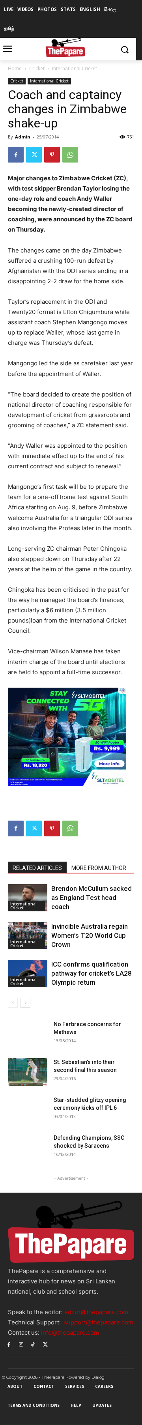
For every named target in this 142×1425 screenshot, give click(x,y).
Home (15, 68)
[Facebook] (16, 155)
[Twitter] (34, 155)
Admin (22, 137)
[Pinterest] (52, 155)
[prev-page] (13, 1003)
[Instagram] (21, 1344)
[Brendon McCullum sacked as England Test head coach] (27, 897)
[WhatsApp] (70, 155)
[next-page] (25, 1003)
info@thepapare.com (70, 1332)
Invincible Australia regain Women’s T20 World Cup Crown (89, 935)
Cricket (37, 68)
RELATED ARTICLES (37, 868)
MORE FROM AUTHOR (98, 868)
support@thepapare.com (98, 1322)
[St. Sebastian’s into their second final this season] (27, 1072)
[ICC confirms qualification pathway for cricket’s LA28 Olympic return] (27, 973)
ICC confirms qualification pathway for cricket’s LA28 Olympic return (91, 973)
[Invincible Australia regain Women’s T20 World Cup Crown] (27, 935)
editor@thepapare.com (96, 1312)
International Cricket (74, 68)
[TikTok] (33, 1344)
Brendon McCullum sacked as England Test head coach (91, 898)
